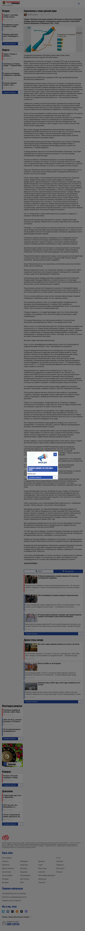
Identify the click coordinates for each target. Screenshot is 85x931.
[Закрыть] (55, 454)
